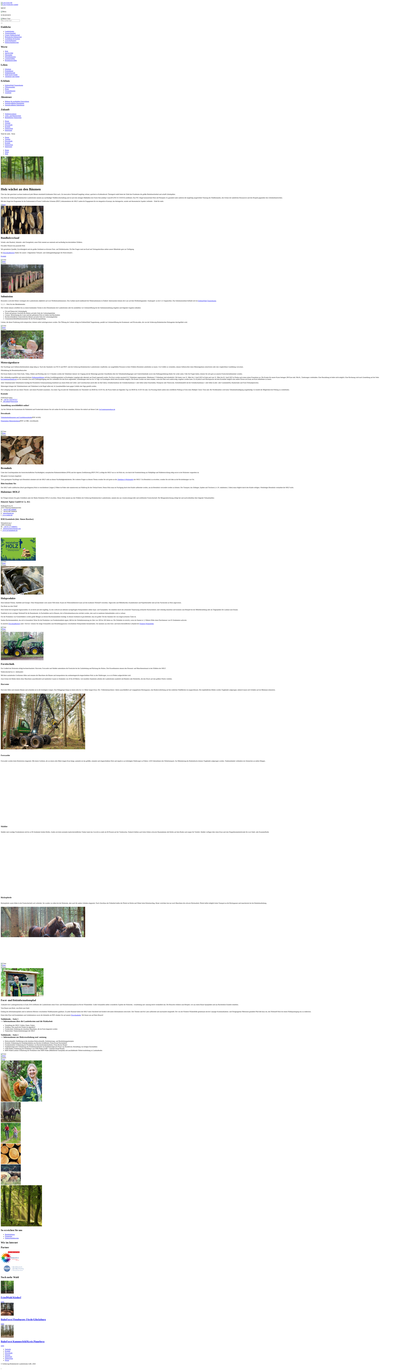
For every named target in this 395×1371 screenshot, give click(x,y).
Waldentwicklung (10, 114)
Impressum (8, 130)
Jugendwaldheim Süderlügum (14, 105)
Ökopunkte (8, 55)
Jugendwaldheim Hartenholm (14, 103)
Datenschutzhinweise (12, 42)
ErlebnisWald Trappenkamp (14, 85)
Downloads (8, 125)
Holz (6, 51)
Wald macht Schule (11, 75)
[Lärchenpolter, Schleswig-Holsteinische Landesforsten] (11, 1163)
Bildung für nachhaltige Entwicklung (17, 101)
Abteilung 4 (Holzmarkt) (125, 479)
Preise (7, 89)
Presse (7, 121)
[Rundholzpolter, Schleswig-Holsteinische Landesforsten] (22, 233)
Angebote (8, 93)
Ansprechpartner (10, 33)
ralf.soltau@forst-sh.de (10, 401)
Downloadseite (76, 1015)
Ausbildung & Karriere (12, 39)
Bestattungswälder (11, 60)
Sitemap (7, 1355)
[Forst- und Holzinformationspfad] (22, 996)
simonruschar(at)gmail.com (12, 528)
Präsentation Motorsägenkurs (10, 421)
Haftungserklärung (38, 377)
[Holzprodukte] (22, 594)
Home (7, 150)
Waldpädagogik (10, 73)
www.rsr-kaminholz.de (10, 530)
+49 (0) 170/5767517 (10, 399)
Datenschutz (9, 128)
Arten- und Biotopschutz (13, 116)
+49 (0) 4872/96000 (9, 509)
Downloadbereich (9, 253)
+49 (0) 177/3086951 (10, 527)
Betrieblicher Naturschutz (13, 117)
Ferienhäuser (9, 71)
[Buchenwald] (22, 184)
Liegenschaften (10, 58)
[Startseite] (6, 3)
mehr (2, 1302)
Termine (7, 123)
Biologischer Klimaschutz (13, 37)
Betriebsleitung (10, 1234)
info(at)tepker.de (8, 513)
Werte (7, 152)
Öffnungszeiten (10, 87)
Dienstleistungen (10, 57)
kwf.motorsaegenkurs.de (9, 379)
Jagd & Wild (9, 53)
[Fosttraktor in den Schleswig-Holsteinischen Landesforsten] (22, 659)
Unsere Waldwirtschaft (12, 35)
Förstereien (8, 1236)
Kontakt (7, 127)
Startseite (8, 1349)
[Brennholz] (22, 464)
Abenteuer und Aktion (12, 76)
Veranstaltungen (10, 91)
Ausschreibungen (10, 40)
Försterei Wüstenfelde (146, 624)
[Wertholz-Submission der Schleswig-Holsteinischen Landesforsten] (22, 292)
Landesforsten (9, 31)
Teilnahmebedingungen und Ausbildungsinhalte (16, 417)
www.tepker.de (7, 515)
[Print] (3, 205)
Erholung (8, 69)
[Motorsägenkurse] (22, 358)
